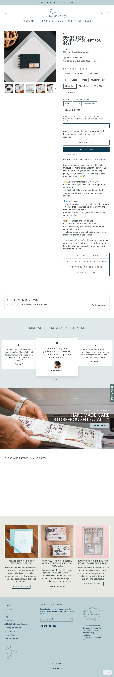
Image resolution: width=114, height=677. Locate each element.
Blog (88, 21)
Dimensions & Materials (86, 256)
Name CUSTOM (72, 110)
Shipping (66, 52)
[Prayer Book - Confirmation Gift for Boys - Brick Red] (9, 500)
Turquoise (70, 92)
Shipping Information (12, 628)
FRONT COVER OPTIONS (76, 99)
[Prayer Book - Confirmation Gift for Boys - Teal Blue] (15, 503)
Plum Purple (84, 86)
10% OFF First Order (69, 21)
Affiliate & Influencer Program (16, 624)
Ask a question (86, 273)
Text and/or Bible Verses (86, 267)
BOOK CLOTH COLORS (75, 69)
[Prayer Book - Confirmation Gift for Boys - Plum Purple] (27, 500)
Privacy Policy (9, 635)
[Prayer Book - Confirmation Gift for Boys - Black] (6, 500)
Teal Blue (98, 86)
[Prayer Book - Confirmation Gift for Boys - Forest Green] (15, 500)
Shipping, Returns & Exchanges (86, 261)
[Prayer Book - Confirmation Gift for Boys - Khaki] (18, 500)
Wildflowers (89, 104)
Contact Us (8, 620)
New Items (47, 21)
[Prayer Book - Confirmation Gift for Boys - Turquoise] (18, 503)
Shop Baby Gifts (56, 586)
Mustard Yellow (98, 80)
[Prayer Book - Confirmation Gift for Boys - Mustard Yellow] (21, 500)
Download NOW (21, 586)
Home (65, 34)
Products (29, 21)
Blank (67, 104)
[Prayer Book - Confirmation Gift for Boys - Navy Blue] (24, 500)
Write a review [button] (99, 305)
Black (67, 73)
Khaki (84, 80)
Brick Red (79, 73)
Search (7, 606)
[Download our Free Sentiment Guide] (21, 541)
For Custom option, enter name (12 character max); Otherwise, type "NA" (85, 119)
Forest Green (71, 80)
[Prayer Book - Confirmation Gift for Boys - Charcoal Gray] (12, 500)
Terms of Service (11, 639)
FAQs (6, 613)
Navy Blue (70, 86)
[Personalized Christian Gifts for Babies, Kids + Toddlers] (57, 541)
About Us (8, 609)
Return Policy (9, 631)
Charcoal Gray (94, 73)
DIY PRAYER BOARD (93, 584)
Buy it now (86, 149)
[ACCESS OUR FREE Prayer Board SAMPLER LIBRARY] (93, 541)
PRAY (77, 104)
